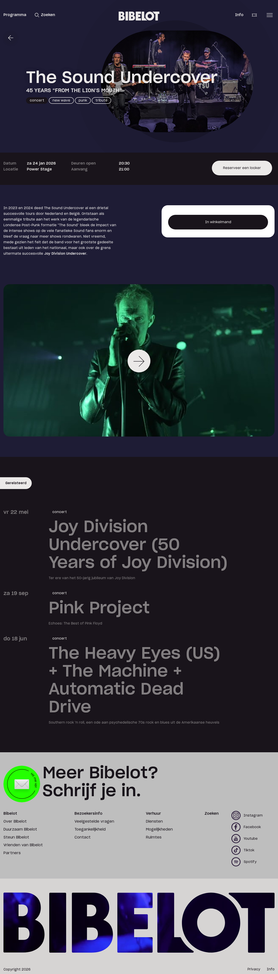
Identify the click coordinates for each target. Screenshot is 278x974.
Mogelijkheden (159, 829)
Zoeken (212, 814)
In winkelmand (218, 225)
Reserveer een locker (242, 170)
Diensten (154, 821)
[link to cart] (257, 15)
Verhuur (153, 814)
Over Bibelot (15, 821)
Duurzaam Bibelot (20, 829)
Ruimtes (153, 837)
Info (239, 15)
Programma (14, 15)
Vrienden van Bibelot (23, 845)
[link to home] (139, 16)
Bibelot (10, 814)
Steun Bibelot (16, 837)
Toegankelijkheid (90, 829)
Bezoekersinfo (88, 814)
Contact (82, 837)
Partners (12, 853)
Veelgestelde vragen (94, 821)
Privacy (253, 969)
